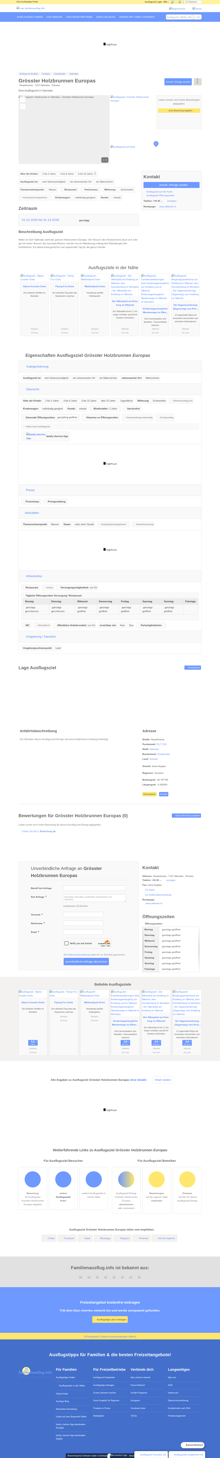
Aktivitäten (31, 513)
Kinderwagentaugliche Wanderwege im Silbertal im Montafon (155, 311)
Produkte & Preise (101, 1408)
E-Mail (51, 1238)
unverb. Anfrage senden (178, 82)
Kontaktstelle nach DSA (179, 1408)
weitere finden (63, 1197)
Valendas (154, 749)
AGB (170, 1385)
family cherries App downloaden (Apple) (70, 1437)
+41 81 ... (158, 201)
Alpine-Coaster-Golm (34, 286)
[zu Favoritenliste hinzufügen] (23, 99)
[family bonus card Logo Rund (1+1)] (197, 8)
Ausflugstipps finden (65, 1377)
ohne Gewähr (138, 1079)
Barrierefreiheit (194, 1445)
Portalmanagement (177, 1416)
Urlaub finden (62, 1393)
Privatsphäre (92, 1336)
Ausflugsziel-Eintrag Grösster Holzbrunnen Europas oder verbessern (126, 1200)
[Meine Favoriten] (161, 17)
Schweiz (153, 759)
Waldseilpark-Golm (95, 286)
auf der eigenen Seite (157, 1197)
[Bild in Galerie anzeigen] (132, 112)
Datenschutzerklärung (79, 954)
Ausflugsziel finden (30, 17)
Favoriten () (153, 1454)
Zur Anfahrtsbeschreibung (158, 894)
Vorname (36, 914)
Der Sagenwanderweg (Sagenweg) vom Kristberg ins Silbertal (185, 307)
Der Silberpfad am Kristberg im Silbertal (125, 303)
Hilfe (165, 2)
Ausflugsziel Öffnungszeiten (160, 195)
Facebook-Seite (138, 1408)
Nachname (37, 923)
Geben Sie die (38, 831)
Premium (195, 270)
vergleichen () (188, 1454)
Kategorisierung (37, 366)
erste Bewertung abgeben (180, 110)
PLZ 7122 (162, 744)
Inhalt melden (163, 1079)
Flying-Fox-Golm (64, 286)
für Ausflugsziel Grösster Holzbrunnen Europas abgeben (32, 1199)
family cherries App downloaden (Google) (70, 1426)
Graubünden (163, 754)
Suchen (199, 17)
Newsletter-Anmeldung (66, 1409)
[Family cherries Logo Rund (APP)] (177, 8)
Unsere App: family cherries (136, 17)
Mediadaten (98, 1416)
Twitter (87, 1238)
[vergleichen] (23, 107)
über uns (172, 1377)
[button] (64, 129)
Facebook (69, 1238)
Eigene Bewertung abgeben (187, 815)
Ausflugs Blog (105, 17)
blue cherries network (140, 1377)
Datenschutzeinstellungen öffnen (118, 1336)
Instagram (135, 1400)
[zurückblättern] (27, 129)
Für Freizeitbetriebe (79, 17)
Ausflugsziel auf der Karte (159, 191)
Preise (30, 490)
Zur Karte (150, 889)
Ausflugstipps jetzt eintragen (111, 1319)
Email (34, 932)
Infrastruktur (33, 576)
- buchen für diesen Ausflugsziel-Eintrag (187, 1197)
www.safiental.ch (167, 206)
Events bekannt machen (104, 1393)
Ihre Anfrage (38, 897)
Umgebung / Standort (40, 636)
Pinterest (143, 1238)
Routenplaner (193, 667)
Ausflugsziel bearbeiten (104, 1377)
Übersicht (32, 389)
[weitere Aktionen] (198, 81)
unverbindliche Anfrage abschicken (86, 961)
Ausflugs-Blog (62, 1401)
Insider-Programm (139, 1393)
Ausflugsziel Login (153, 2)
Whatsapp (105, 1238)
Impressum (173, 1393)
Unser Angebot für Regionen (106, 1400)
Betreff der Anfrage (41, 888)
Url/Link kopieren (166, 1238)
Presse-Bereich (138, 1385)
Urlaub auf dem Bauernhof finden (71, 1416)
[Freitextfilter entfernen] (193, 17)
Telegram (124, 1238)
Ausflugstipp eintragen (103, 1385)
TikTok (134, 1416)
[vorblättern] (102, 129)
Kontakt (163, 794)
